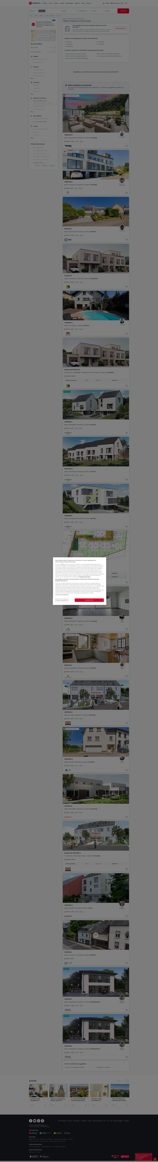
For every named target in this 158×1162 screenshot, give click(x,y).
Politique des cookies (84, 577)
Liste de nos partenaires (61, 594)
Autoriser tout (89, 600)
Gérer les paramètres (62, 600)
